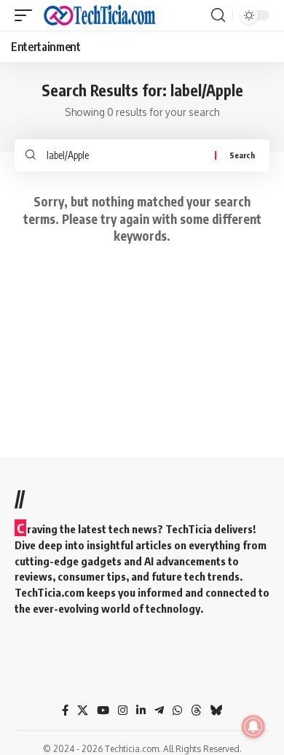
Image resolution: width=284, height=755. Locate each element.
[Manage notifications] (253, 726)
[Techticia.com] (99, 15)
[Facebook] (65, 710)
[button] (27, 15)
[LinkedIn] (141, 710)
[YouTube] (103, 710)
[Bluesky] (216, 710)
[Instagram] (122, 710)
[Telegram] (159, 710)
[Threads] (196, 710)
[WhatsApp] (177, 710)
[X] (83, 710)
